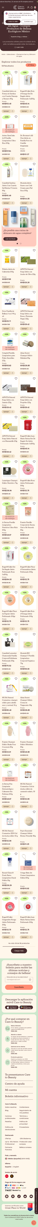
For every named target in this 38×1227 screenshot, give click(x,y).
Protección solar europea (25, 1143)
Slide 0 (17, 243)
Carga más (19, 951)
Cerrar (34, 13)
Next (33, 223)
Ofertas (8, 1139)
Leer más (20, 47)
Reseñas (8, 1121)
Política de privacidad (23, 1122)
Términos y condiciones (24, 1117)
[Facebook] (13, 1196)
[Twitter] (25, 1196)
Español (8, 1167)
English (16, 1167)
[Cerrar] (36, 1189)
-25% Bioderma (25, 1139)
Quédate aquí (28, 22)
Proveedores (24, 1127)
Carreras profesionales (10, 1117)
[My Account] (28, 7)
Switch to (13, 22)
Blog (6, 1110)
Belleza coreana (25, 1147)
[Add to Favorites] (16, 72)
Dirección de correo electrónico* (17, 977)
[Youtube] (31, 1196)
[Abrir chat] (33, 1222)
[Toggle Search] (6, 7)
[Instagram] (6, 1196)
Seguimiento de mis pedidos (25, 1111)
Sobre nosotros (10, 1107)
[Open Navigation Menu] (3, 7)
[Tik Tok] (19, 1196)
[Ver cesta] (31, 7)
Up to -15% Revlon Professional (11, 1143)
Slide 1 (20, 243)
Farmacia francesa (8, 1148)
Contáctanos (24, 1107)
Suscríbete (19, 987)
